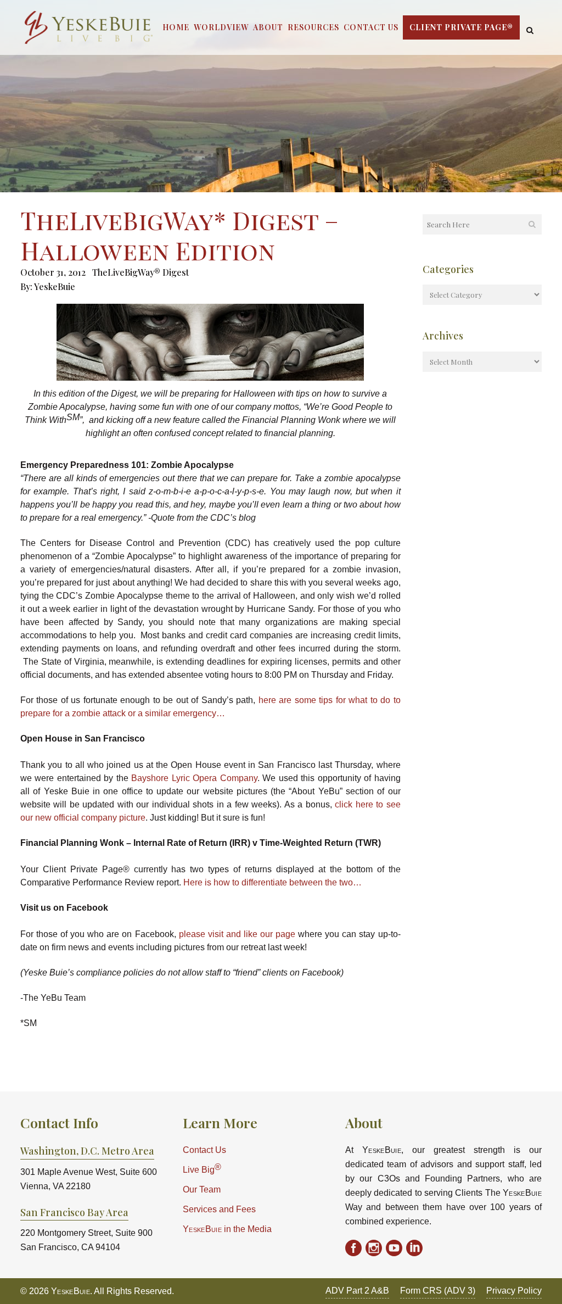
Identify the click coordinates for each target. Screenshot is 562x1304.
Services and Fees (219, 1209)
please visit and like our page (237, 934)
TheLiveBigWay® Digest (140, 272)
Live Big (202, 1168)
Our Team (202, 1189)
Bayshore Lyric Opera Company (194, 778)
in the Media (227, 1229)
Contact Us (204, 1150)
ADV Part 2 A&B (357, 1290)
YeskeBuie (54, 286)
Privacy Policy (514, 1290)
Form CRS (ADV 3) (437, 1290)
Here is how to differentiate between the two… (272, 882)
